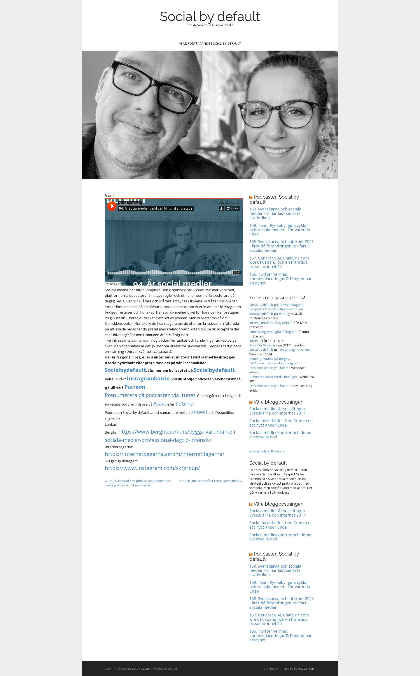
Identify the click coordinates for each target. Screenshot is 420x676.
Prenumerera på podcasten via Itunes (150, 395)
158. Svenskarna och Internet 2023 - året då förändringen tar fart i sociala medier (281, 246)
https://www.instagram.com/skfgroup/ (152, 467)
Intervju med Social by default (270, 323)
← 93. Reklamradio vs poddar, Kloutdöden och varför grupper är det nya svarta (138, 483)
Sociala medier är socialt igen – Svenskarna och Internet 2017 (278, 411)
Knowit (199, 411)
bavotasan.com (304, 669)
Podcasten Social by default (274, 199)
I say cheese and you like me (269, 368)
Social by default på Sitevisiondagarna (276, 305)
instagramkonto (148, 378)
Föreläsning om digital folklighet (272, 332)
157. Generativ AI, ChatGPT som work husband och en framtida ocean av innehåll (279, 262)
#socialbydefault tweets (266, 451)
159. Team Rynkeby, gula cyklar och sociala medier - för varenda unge (279, 229)
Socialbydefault (125, 369)
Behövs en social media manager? (274, 377)
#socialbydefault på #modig (269, 314)
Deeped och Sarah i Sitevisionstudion (276, 309)
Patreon (134, 386)
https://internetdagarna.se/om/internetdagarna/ (164, 453)
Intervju (254, 341)
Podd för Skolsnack (263, 345)
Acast (159, 403)
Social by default (210, 16)
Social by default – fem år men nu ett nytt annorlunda (281, 423)
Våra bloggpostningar (278, 402)
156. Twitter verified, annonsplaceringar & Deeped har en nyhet (280, 278)
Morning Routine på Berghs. (269, 359)
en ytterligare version (295, 350)
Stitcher (185, 403)
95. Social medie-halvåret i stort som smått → (210, 481)
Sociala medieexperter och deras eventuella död (280, 435)
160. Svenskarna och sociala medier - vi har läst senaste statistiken (275, 213)
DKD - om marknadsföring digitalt (274, 363)
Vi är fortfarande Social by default (210, 43)
